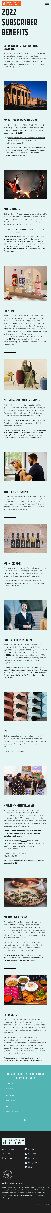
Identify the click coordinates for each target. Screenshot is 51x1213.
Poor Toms (29, 316)
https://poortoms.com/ (14, 337)
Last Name (9, 1095)
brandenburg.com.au (13, 426)
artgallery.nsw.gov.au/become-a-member (26, 138)
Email (7, 1106)
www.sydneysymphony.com (31, 658)
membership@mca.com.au (15, 853)
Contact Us (7, 1158)
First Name (9, 1084)
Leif (17, 739)
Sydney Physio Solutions (15, 496)
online (24, 841)
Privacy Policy (8, 1154)
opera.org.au (14, 232)
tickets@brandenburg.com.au (23, 423)
